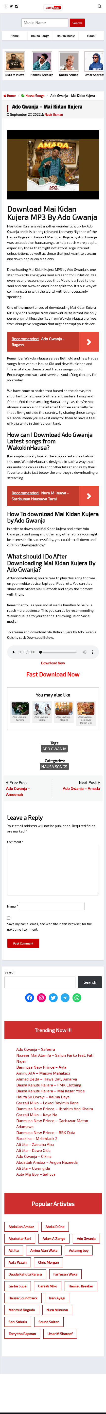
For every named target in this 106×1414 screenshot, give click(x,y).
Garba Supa (18, 1286)
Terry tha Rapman (22, 1333)
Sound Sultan (48, 1322)
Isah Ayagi (57, 1298)
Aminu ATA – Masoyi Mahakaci (43, 1073)
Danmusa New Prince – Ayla (41, 1067)
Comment (15, 842)
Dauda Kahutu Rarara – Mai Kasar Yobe (50, 1090)
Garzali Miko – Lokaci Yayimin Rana (47, 1102)
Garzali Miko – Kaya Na (36, 1114)
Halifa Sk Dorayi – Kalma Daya (43, 1096)
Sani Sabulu (18, 1322)
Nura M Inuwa (57, 1310)
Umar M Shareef (60, 1333)
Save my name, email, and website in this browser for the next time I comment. (49, 926)
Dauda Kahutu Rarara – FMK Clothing (48, 1084)
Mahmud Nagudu (22, 1310)
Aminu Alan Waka (43, 1250)
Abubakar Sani (20, 1238)
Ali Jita (14, 1250)
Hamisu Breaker (81, 1286)
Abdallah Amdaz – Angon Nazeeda (47, 1162)
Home (11, 96)
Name (12, 906)
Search (9, 972)
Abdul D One (55, 1226)
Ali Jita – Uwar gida (33, 1168)
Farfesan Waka (65, 1274)
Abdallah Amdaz (21, 1226)
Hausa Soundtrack (23, 1298)
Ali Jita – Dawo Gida (33, 1150)
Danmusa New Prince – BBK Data (45, 1132)
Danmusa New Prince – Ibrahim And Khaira (54, 1108)
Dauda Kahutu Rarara (25, 1274)
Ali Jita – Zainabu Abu (35, 1144)
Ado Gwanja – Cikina (34, 1156)
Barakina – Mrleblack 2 (36, 1138)
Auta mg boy (78, 1250)
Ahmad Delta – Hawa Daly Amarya (46, 1079)
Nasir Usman (54, 114)
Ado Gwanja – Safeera (35, 1049)
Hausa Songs (35, 96)
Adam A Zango (54, 1238)
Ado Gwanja (54, 748)
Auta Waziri (18, 1262)
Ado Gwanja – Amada (81, 788)
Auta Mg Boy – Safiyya (35, 1174)
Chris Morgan (48, 1262)
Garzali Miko (47, 1286)
